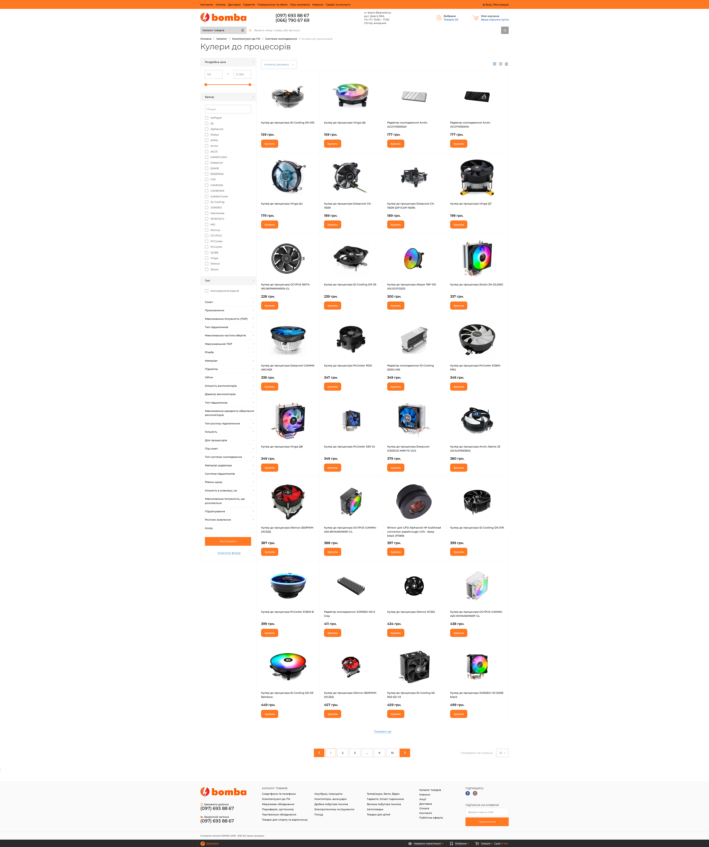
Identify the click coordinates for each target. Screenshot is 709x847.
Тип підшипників (216, 327)
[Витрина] (494, 64)
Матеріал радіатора (218, 465)
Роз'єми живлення (218, 519)
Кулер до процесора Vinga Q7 (470, 203)
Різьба (209, 352)
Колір (209, 528)
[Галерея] (500, 64)
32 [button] (501, 753)
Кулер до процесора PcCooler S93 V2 (349, 446)
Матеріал (211, 360)
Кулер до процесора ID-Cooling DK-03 (350, 284)
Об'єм (209, 377)
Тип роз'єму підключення (222, 423)
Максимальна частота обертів (225, 335)
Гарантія (249, 4)
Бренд (209, 97)
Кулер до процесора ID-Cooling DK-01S (287, 122)
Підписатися (487, 821)
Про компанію (300, 4)
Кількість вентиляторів (221, 386)
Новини (317, 4)
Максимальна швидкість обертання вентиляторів (229, 413)
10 (392, 753)
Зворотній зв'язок (216, 817)
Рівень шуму (213, 482)
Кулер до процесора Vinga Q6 (345, 122)
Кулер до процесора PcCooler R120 (348, 365)
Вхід (488, 4)
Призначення (214, 310)
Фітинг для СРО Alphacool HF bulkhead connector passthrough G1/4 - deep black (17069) (414, 531)
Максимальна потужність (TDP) (226, 318)
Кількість (211, 431)
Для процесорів (216, 440)
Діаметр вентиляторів (220, 394)
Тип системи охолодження (223, 457)
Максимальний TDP (218, 344)
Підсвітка (211, 369)
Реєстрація (501, 4)
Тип (207, 280)
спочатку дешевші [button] (277, 64)
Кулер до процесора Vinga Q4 (282, 203)
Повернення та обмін (273, 4)
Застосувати (228, 541)
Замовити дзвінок (216, 804)
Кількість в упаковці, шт (221, 490)
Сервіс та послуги (338, 4)
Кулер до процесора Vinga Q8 (282, 446)
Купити (270, 143)
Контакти (206, 4)
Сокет (209, 302)
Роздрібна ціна (215, 62)
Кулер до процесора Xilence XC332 (411, 611)
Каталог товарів (213, 30)
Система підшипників (220, 473)
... (367, 753)
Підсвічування (215, 511)
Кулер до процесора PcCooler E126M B (287, 611)
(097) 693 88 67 (292, 15)
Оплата (220, 4)
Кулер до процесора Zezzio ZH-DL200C (476, 284)
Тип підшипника (216, 402)
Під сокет (211, 448)
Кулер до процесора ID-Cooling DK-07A (477, 527)
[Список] (506, 64)
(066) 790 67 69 (292, 20)
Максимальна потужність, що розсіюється (225, 501)
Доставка (234, 4)
